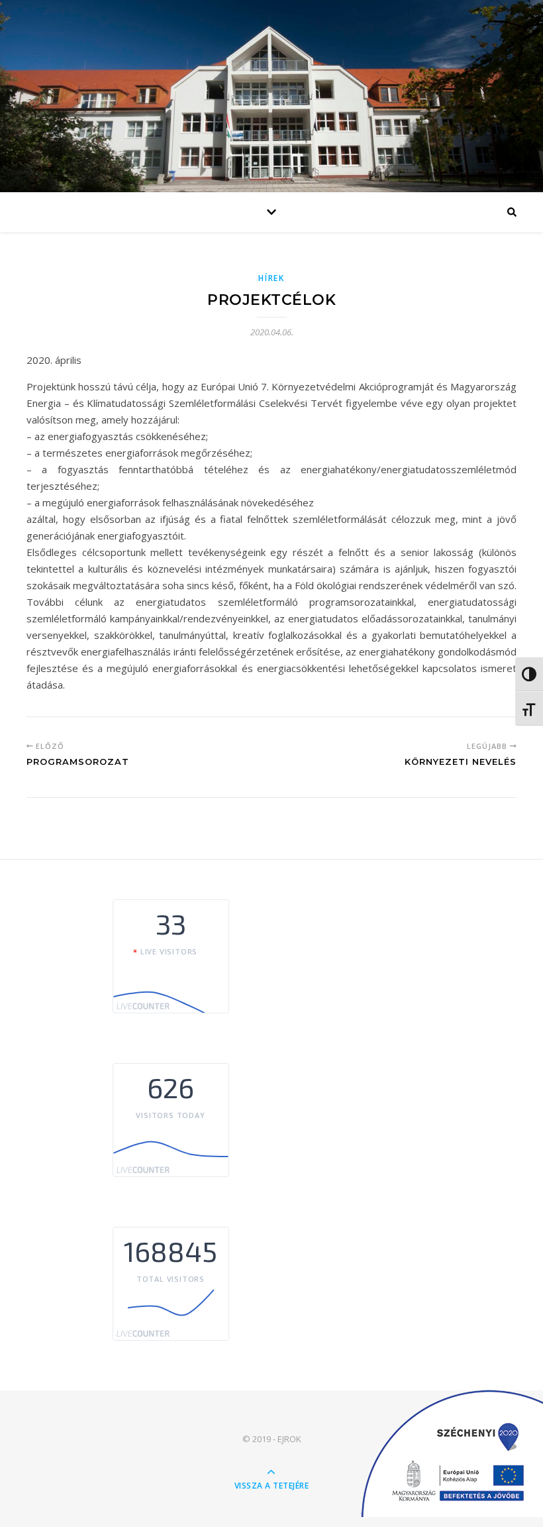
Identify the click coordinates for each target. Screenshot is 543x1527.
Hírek (271, 278)
